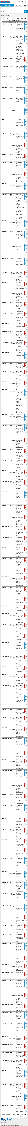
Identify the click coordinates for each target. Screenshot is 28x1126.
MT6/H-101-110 (5, 323)
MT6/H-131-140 (5, 526)
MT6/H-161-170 (5, 642)
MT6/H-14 (4, 547)
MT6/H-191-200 (5, 770)
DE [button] (25, 5)
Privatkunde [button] (18, 5)
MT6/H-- (3, 119)
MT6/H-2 (4, 794)
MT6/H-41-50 (5, 1095)
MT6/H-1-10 (4, 183)
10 (18, 18)
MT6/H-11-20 (4, 381)
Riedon (11, 58)
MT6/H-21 (4, 849)
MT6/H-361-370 (5, 1052)
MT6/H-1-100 (5, 258)
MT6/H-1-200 (5, 282)
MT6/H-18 (4, 709)
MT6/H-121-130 (5, 481)
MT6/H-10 (4, 302)
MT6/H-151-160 (5, 605)
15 (25, 18)
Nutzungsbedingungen (15, 1125)
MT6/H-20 (4, 818)
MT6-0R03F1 (5, 66)
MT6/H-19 (4, 752)
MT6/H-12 (4, 460)
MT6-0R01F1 (5, 58)
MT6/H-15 (4, 587)
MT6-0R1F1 (4, 98)
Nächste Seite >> (16, 20)
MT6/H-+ (4, 109)
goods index (3, 1122)
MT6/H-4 (4, 1070)
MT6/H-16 (4, 624)
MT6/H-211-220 (5, 916)
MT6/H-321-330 (5, 1044)
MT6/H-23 (4, 934)
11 (20, 18)
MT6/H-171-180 (5, 685)
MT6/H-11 (4, 363)
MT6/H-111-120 (5, 439)
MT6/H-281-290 (5, 972)
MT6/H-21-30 (5, 858)
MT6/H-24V (4, 943)
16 (7, 20)
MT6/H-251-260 (5, 957)
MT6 (3, 24)
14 (24, 18)
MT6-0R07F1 (5, 87)
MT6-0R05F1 (5, 76)
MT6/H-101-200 (5, 342)
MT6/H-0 (4, 144)
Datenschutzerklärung (5, 1125)
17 (9, 20)
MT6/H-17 (4, 666)
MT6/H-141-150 (5, 569)
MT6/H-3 (4, 980)
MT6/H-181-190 (5, 727)
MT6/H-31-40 (5, 1012)
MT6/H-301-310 (5, 1004)
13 (22, 18)
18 (10, 20)
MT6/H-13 (4, 505)
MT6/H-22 (4, 925)
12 (21, 18)
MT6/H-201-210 (5, 839)
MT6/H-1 (4, 162)
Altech (11, 24)
